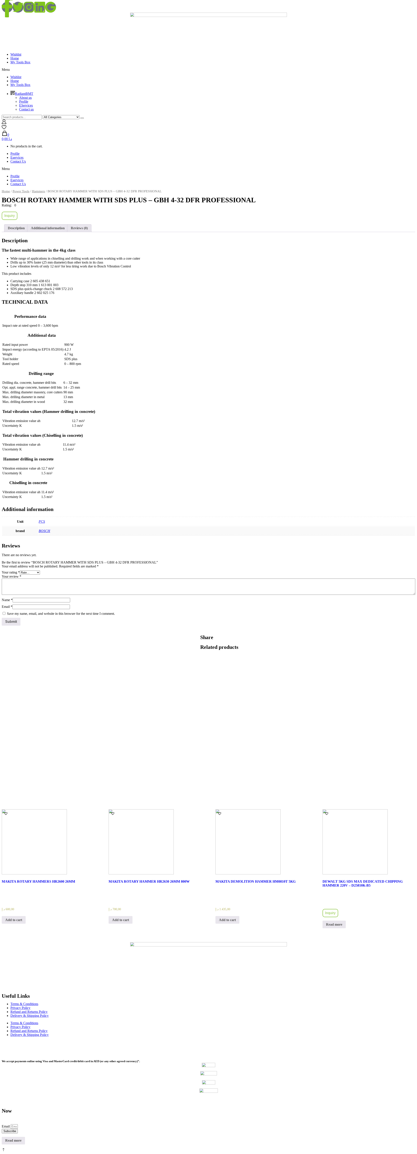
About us (25, 97)
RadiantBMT (24, 94)
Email (7, 606)
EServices (26, 105)
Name (7, 600)
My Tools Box (20, 62)
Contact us (26, 109)
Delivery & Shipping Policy (29, 1015)
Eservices (16, 157)
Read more (334, 924)
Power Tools (21, 191)
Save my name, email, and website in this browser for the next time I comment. (61, 613)
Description (16, 228)
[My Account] (4, 123)
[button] (208, 70)
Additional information (48, 228)
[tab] (16, 228)
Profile (23, 101)
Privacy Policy (20, 1008)
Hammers (38, 191)
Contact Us (18, 161)
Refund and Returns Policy (29, 1012)
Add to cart (13, 920)
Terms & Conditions (24, 1004)
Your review (11, 576)
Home (14, 58)
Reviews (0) (79, 228)
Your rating (11, 572)
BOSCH (44, 531)
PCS (42, 521)
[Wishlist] (4, 128)
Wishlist (15, 54)
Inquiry (9, 216)
